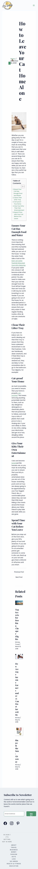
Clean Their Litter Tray (18, 199)
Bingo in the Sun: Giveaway (17, 751)
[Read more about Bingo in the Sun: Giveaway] (19, 731)
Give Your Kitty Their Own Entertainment (19, 208)
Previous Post (19, 572)
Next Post (19, 577)
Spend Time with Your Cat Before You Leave (18, 215)
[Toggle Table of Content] (21, 186)
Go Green (14, 861)
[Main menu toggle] (34, 5)
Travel (17, 644)
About (13, 845)
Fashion (13, 854)
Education (13, 866)
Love (14, 859)
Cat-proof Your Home (17, 203)
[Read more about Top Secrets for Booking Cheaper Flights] (19, 603)
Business (14, 850)
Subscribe (31, 814)
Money (13, 59)
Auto (14, 857)
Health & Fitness (14, 864)
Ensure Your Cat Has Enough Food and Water (18, 192)
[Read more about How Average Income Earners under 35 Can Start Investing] (19, 656)
